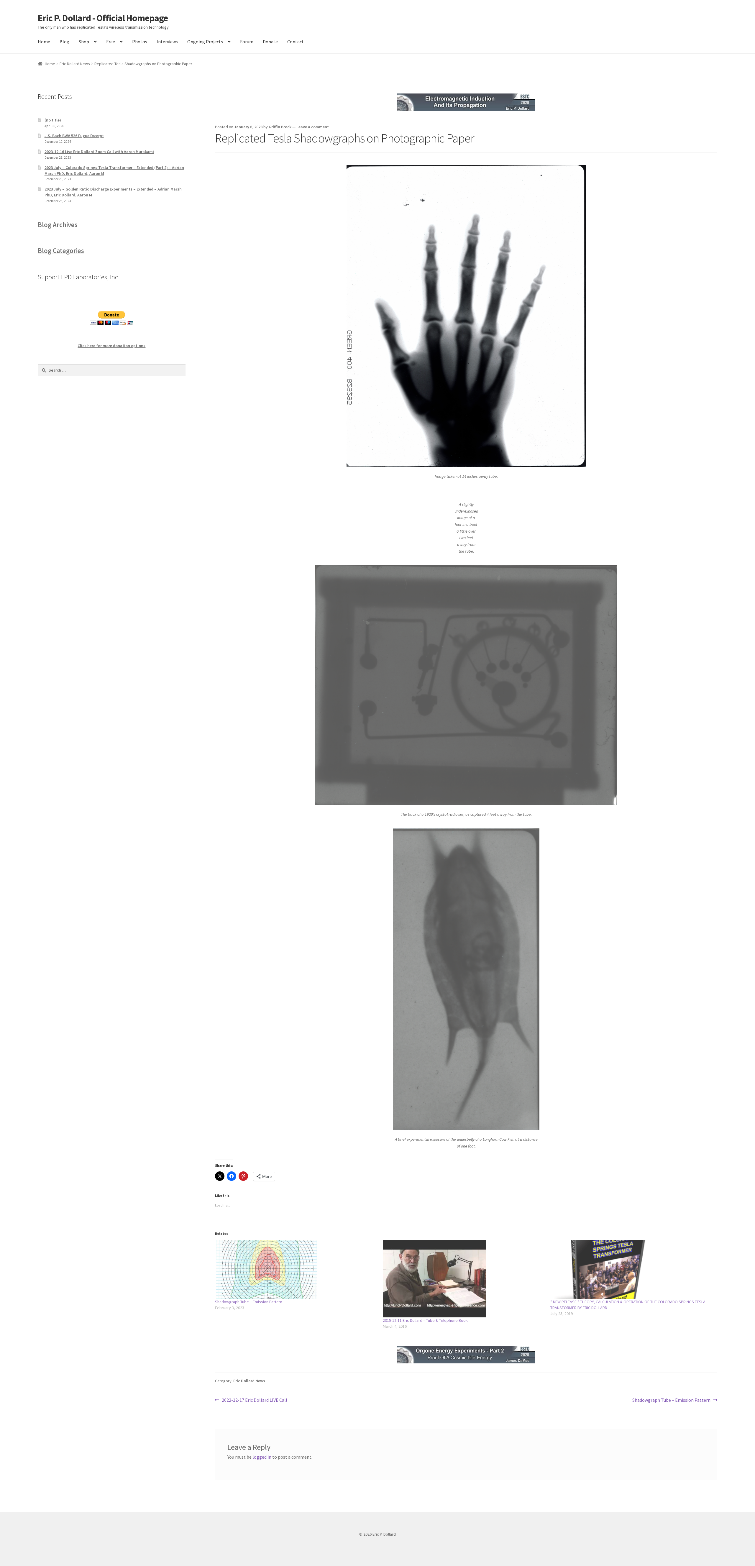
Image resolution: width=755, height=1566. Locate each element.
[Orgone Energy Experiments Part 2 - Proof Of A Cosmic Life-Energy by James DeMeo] (466, 1354)
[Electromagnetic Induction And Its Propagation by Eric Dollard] (466, 102)
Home (44, 42)
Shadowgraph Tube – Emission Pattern (248, 1301)
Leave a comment (312, 126)
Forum (246, 42)
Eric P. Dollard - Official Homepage (103, 18)
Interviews (167, 42)
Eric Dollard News (75, 63)
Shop (84, 42)
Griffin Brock (280, 126)
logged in (261, 1457)
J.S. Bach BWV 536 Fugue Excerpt (74, 135)
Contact (295, 42)
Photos (139, 42)
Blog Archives (58, 225)
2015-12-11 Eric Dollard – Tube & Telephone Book (425, 1320)
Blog (64, 42)
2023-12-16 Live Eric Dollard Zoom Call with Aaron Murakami (99, 151)
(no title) (53, 120)
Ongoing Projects (205, 42)
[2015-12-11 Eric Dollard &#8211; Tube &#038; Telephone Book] (464, 1278)
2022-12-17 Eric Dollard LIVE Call (254, 1400)
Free (110, 42)
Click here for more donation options (111, 345)
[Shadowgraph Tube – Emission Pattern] (296, 1269)
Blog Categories (61, 251)
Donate (270, 42)
